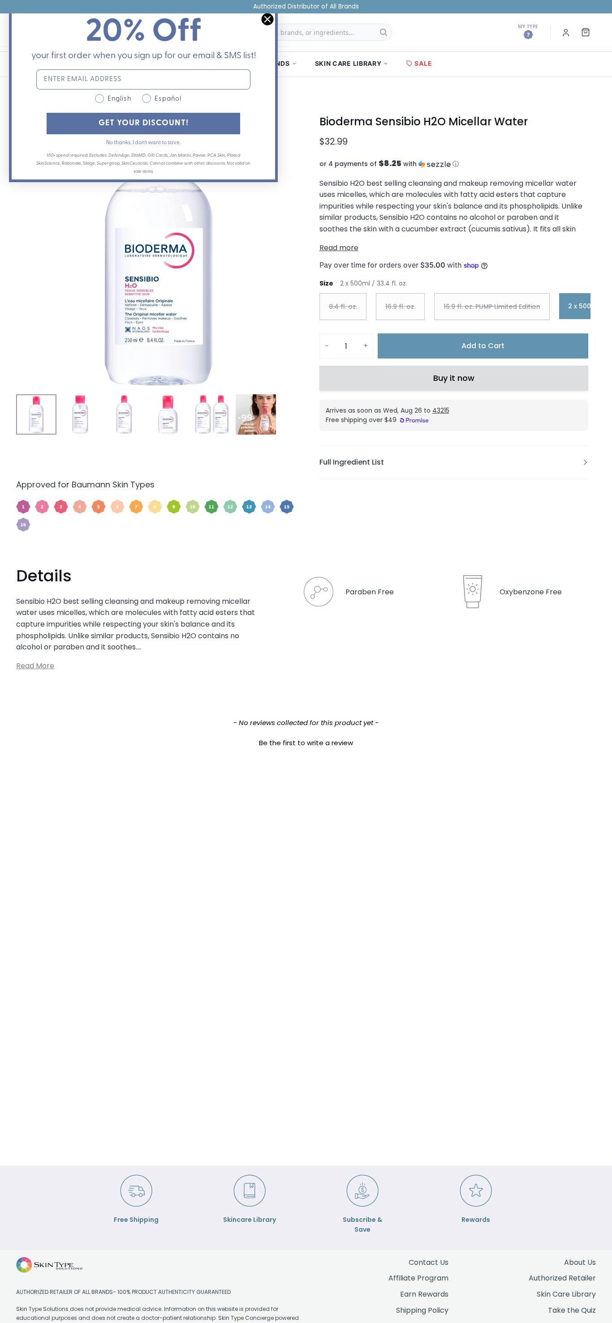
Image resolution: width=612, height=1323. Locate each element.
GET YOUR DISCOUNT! (144, 123)
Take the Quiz (572, 1310)
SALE (423, 63)
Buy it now (453, 378)
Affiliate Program (418, 1278)
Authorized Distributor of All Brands (306, 6)
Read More (35, 666)
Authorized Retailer (562, 1278)
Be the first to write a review (306, 742)
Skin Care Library (566, 1294)
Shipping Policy (422, 1310)
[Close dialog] (267, 19)
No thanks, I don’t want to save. (143, 142)
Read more (338, 248)
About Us (580, 1262)
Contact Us (428, 1262)
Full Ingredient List (351, 462)
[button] (453, 164)
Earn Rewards (424, 1294)
